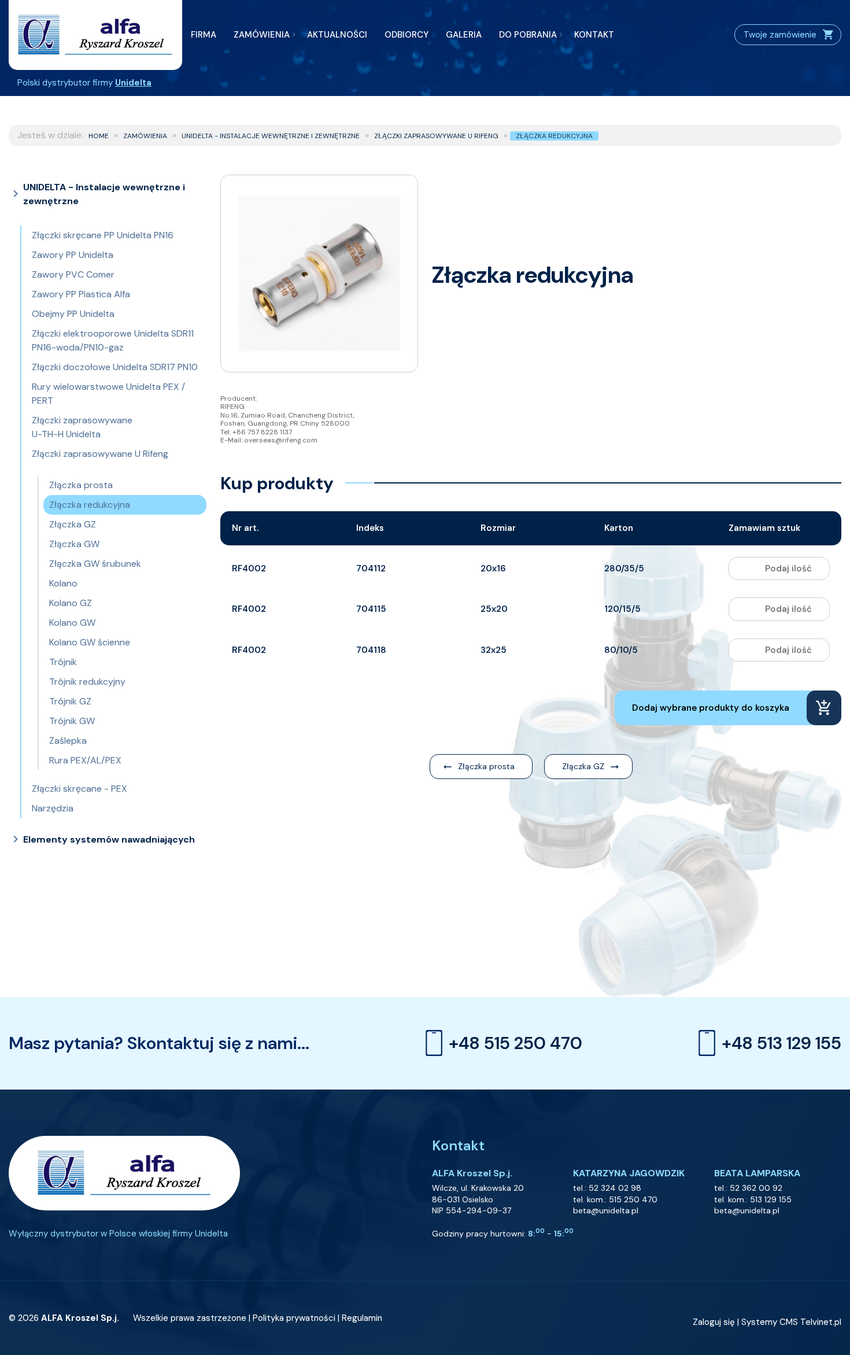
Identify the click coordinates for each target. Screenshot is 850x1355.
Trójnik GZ (70, 701)
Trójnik (63, 662)
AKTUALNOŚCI (337, 34)
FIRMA (203, 34)
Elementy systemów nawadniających (109, 839)
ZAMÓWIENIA (262, 34)
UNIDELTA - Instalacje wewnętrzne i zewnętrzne (271, 136)
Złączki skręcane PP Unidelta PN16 (102, 235)
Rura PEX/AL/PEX (85, 760)
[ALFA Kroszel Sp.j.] (95, 35)
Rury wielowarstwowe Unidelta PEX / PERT (108, 394)
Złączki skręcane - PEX (79, 788)
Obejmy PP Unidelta (73, 314)
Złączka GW (74, 544)
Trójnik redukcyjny (87, 681)
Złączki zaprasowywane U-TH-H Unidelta (82, 427)
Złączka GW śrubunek (95, 563)
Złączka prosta (81, 485)
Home (98, 136)
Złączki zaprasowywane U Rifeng (436, 136)
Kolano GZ (70, 603)
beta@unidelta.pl (605, 1210)
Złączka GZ (72, 524)
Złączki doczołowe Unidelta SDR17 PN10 (115, 367)
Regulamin (362, 1318)
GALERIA (464, 34)
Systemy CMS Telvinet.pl (791, 1322)
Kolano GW (72, 622)
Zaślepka (68, 740)
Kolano (63, 583)
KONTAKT (594, 34)
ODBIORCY (406, 34)
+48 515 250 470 (515, 1043)
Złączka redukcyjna (554, 136)
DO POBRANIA (528, 34)
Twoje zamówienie (780, 34)
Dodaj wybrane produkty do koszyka (710, 708)
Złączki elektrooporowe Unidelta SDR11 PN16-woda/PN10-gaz (113, 340)
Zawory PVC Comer (73, 274)
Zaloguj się (714, 1322)
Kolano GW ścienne (89, 642)
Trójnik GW (72, 721)
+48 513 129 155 (781, 1043)
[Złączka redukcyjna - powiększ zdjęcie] (319, 273)
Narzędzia (52, 808)
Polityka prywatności (294, 1318)
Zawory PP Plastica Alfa (81, 294)
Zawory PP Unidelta (72, 255)
